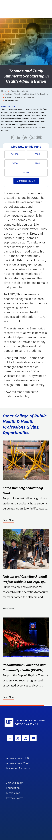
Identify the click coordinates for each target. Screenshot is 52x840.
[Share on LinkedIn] (19, 138)
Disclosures (13, 793)
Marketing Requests (18, 768)
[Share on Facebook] (12, 138)
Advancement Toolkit (18, 763)
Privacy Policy (14, 798)
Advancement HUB (17, 758)
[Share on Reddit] (26, 138)
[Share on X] (32, 138)
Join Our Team (14, 783)
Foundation (13, 788)
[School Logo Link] (24, 722)
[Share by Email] (39, 138)
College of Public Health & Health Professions (26, 94)
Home (4, 91)
